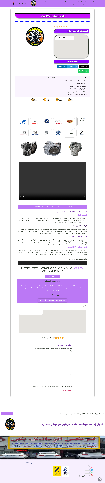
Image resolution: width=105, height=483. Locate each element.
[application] (52, 263)
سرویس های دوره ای (89, 5)
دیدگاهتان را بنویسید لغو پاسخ (76, 95)
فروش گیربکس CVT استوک (77, 89)
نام (71, 369)
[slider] (21, 262)
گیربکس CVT (81, 84)
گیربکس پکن (79, 267)
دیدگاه (70, 351)
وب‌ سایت (70, 380)
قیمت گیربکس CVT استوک (77, 86)
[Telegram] (22, 3)
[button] (84, 66)
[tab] (81, 121)
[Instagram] (25, 3)
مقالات (45, 2)
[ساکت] (24, 263)
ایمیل (70, 375)
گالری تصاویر (81, 5)
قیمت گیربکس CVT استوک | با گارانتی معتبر (73, 81)
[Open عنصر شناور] (100, 479)
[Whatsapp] (92, 472)
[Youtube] (92, 475)
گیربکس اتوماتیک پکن (89, 2)
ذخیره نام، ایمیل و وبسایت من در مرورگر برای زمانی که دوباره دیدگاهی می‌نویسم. (52, 386)
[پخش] (85, 263)
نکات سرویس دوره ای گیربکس (76, 92)
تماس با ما (75, 5)
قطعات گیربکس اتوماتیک (65, 2)
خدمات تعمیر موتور (53, 2)
